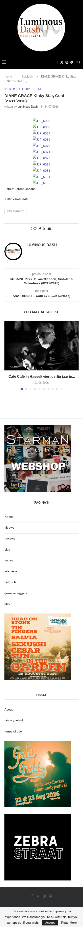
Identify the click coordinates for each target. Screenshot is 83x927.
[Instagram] (67, 62)
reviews (9, 538)
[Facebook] (57, 62)
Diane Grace (15, 211)
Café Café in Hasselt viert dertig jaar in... (41, 376)
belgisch (10, 582)
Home (8, 76)
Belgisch (27, 76)
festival (9, 560)
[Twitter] (61, 62)
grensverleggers (15, 593)
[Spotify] (71, 62)
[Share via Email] (49, 228)
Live (7, 549)
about (8, 604)
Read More (69, 922)
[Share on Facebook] (40, 228)
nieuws (9, 527)
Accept (50, 922)
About (8, 709)
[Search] (78, 62)
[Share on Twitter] (44, 229)
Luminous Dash (28, 106)
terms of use (13, 731)
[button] (8, 355)
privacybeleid (13, 720)
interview (10, 571)
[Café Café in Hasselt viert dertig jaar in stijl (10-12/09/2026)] (41, 345)
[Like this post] (35, 228)
